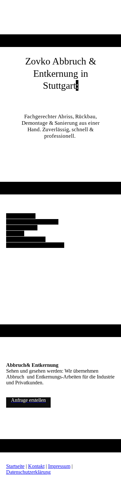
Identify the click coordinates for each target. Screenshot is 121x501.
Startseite (15, 466)
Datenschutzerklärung (28, 472)
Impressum (59, 466)
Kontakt (36, 466)
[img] (60, 17)
